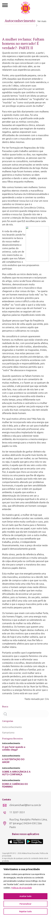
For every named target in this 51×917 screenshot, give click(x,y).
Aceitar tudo (25, 896)
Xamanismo (8, 732)
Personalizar (25, 904)
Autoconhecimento (12, 727)
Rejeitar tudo (25, 911)
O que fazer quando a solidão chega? (13, 748)
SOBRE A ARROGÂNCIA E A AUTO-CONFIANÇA (16, 773)
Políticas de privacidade (21, 888)
